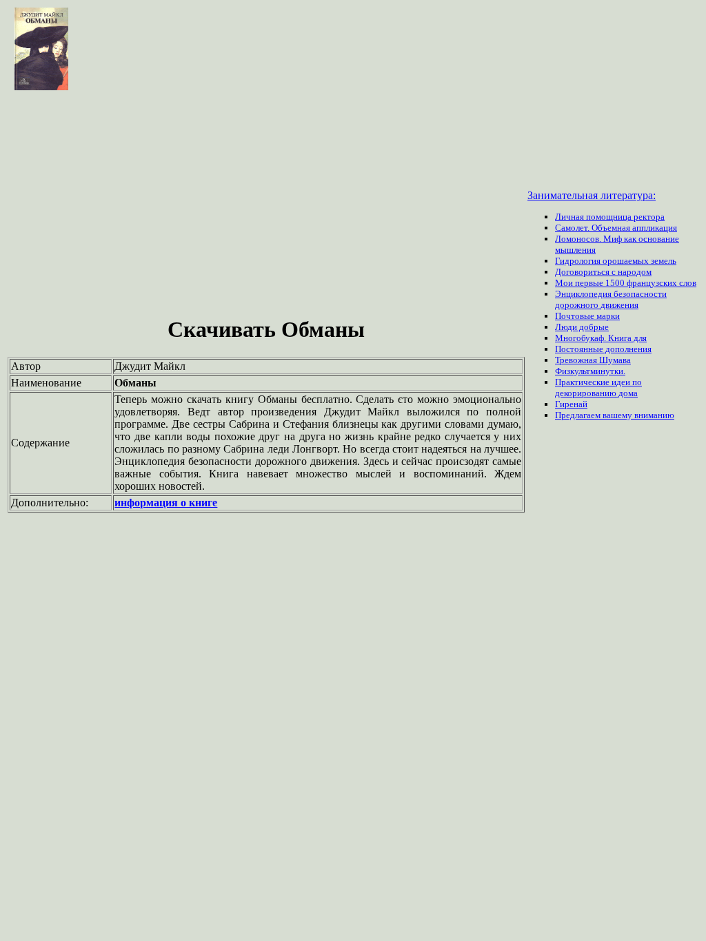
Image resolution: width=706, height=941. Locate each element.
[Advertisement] (266, 205)
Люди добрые (582, 327)
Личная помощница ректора (610, 216)
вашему (618, 415)
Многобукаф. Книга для (601, 338)
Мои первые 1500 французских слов (625, 283)
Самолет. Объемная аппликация (616, 228)
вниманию (654, 415)
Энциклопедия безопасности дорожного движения (611, 299)
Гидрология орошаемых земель (615, 261)
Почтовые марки (587, 316)
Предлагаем (579, 415)
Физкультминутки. (590, 371)
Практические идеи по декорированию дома (598, 387)
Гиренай (571, 404)
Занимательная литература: (591, 195)
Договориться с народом (603, 272)
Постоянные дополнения (603, 349)
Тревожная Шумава (593, 360)
